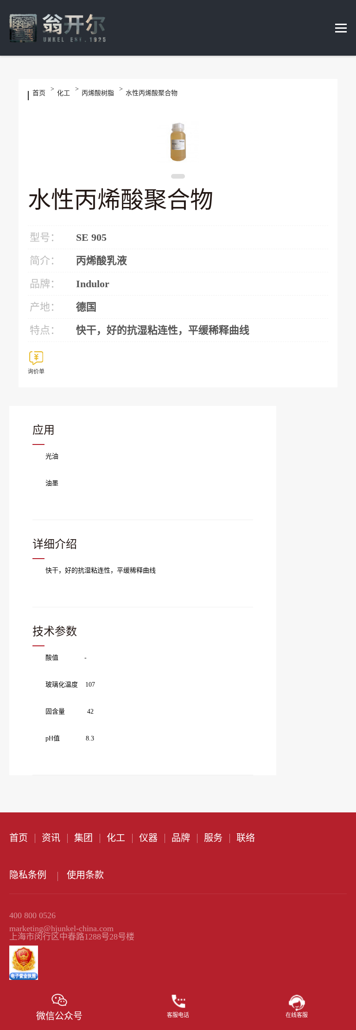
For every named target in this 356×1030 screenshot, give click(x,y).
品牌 (181, 838)
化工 (63, 93)
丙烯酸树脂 (98, 93)
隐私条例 (27, 875)
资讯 (51, 838)
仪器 (148, 838)
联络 (245, 838)
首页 (38, 93)
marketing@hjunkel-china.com (61, 928)
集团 (83, 838)
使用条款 (85, 875)
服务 (213, 838)
